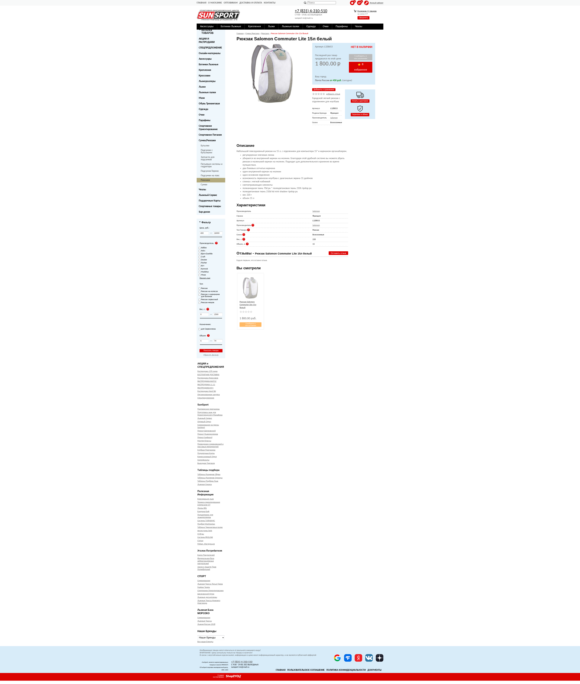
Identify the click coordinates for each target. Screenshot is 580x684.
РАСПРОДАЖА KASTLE (206, 381)
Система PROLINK (205, 537)
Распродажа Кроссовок (207, 378)
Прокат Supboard (204, 437)
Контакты (270, 3)
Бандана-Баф (203, 511)
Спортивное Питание (210, 135)
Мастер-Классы (204, 441)
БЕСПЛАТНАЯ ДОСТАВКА (208, 375)
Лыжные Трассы (204, 621)
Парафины (204, 120)
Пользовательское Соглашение (306, 670)
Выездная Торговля (206, 463)
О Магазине (215, 3)
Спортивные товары (210, 206)
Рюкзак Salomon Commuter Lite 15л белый (248, 305)
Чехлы (202, 189)
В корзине (367, 11)
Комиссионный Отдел (207, 457)
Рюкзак (204, 288)
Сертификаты (203, 460)
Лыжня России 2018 (206, 624)
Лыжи (202, 87)
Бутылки (205, 146)
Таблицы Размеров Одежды (209, 478)
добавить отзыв (333, 94)
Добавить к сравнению (324, 90)
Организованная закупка (208, 395)
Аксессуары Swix (204, 531)
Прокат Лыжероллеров (207, 434)
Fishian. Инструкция (206, 544)
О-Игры (200, 534)
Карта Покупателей (206, 555)
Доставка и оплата (250, 3)
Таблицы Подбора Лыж (207, 481)
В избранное (360, 67)
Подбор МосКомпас (206, 524)
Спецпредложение (205, 398)
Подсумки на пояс (210, 175)
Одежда (203, 109)
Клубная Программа (206, 450)
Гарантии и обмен (360, 114)
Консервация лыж (205, 499)
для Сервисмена (208, 329)
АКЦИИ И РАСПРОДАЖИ (207, 40)
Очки (201, 115)
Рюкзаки (205, 180)
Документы (374, 670)
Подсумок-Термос (210, 171)
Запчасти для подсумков (207, 158)
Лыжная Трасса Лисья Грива (210, 584)
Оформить (363, 18)
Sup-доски (204, 212)
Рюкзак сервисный (209, 300)
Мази (202, 98)
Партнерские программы (208, 409)
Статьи (200, 541)
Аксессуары (205, 59)
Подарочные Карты (210, 201)
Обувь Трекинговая (209, 103)
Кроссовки (204, 75)
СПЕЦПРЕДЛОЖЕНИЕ (210, 48)
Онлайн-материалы (210, 53)
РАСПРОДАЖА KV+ (205, 388)
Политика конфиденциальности (346, 670)
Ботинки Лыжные (208, 64)
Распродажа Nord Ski (206, 391)
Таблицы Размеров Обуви (208, 474)
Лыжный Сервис (208, 195)
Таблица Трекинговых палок (210, 527)
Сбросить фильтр (210, 355)
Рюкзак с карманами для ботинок (210, 295)
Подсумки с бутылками (207, 151)
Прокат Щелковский (206, 431)
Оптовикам (231, 3)
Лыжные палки (207, 92)
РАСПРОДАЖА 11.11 (206, 385)
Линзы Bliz (202, 508)
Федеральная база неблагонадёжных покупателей (205, 561)
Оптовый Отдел (204, 422)
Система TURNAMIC (206, 521)
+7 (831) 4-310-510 (311, 11)
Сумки (204, 184)
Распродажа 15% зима (207, 371)
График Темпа (203, 587)
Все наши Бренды (205, 642)
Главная (201, 3)
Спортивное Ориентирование (208, 128)
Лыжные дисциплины (207, 597)
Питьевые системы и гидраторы (211, 165)
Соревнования (203, 581)
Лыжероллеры (207, 81)
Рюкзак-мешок (207, 303)
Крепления (205, 70)
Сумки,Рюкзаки (207, 140)
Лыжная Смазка (204, 484)
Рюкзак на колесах (209, 291)
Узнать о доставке (360, 101)
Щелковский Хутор (205, 594)
